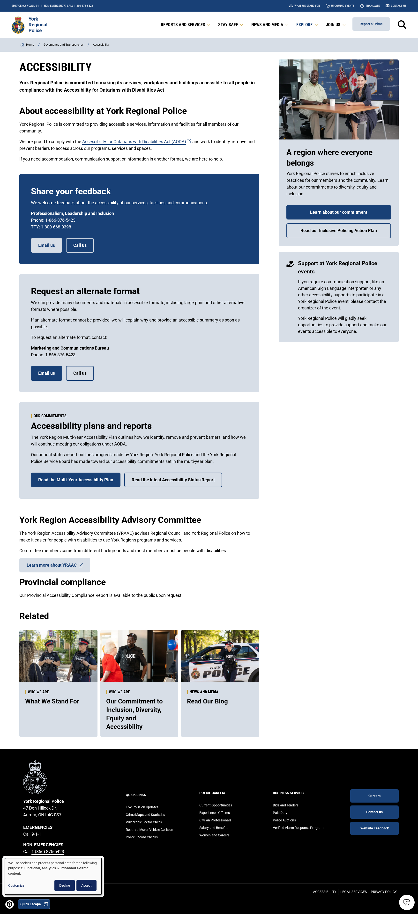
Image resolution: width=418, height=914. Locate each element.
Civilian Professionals (215, 820)
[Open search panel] (402, 24)
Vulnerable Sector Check (144, 822)
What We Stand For (307, 5)
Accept (86, 885)
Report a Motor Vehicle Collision (149, 830)
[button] (186, 25)
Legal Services (353, 892)
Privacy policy (384, 892)
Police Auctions (284, 820)
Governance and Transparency (63, 44)
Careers (374, 796)
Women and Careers (214, 835)
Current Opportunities (215, 805)
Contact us (374, 812)
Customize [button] (16, 885)
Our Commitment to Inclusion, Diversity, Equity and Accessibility (134, 714)
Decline (64, 885)
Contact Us (398, 5)
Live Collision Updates (142, 807)
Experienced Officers (214, 813)
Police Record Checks (142, 837)
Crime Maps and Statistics (145, 815)
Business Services (289, 793)
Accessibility (324, 892)
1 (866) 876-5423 (47, 851)
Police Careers (212, 793)
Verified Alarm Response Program (298, 828)
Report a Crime (371, 24)
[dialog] (53, 876)
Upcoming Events (342, 5)
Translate (373, 5)
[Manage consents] (9, 904)
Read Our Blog (207, 701)
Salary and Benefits (213, 828)
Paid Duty (280, 813)
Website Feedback (374, 828)
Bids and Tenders (286, 805)
